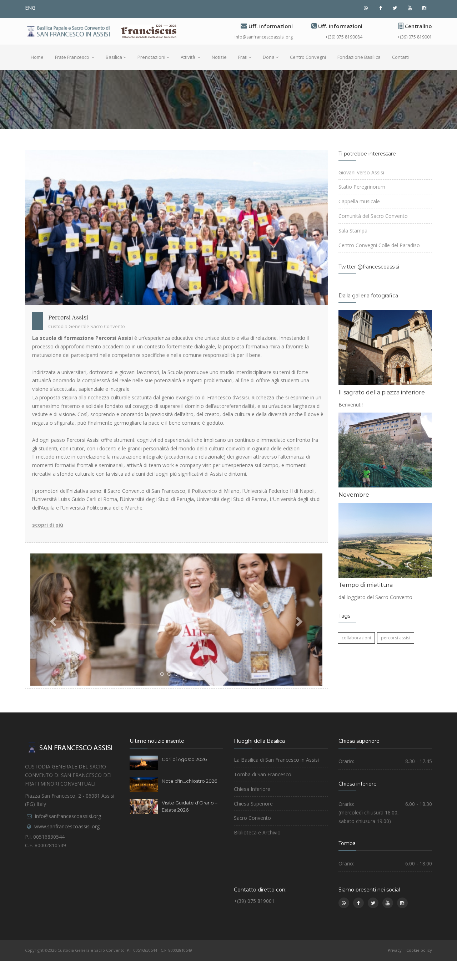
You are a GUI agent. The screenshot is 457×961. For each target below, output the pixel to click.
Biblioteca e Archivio (257, 832)
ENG (30, 7)
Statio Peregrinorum (361, 186)
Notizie (219, 57)
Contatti (400, 57)
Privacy (395, 950)
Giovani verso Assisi (361, 172)
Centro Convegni (308, 57)
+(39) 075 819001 (414, 37)
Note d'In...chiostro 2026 (189, 781)
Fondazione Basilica (359, 57)
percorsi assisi (395, 638)
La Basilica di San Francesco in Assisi (276, 759)
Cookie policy (419, 950)
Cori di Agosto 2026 (184, 759)
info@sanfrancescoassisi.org (264, 37)
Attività (188, 57)
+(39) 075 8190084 (343, 37)
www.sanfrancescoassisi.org (67, 826)
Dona (269, 57)
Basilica (114, 57)
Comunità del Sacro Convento (373, 216)
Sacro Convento (252, 817)
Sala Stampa (352, 230)
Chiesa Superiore (253, 803)
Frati (242, 57)
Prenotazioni (151, 57)
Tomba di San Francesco (262, 774)
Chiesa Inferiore (252, 789)
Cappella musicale (359, 201)
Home (37, 57)
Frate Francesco (72, 57)
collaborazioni (356, 638)
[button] (52, 619)
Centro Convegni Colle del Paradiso (379, 245)
